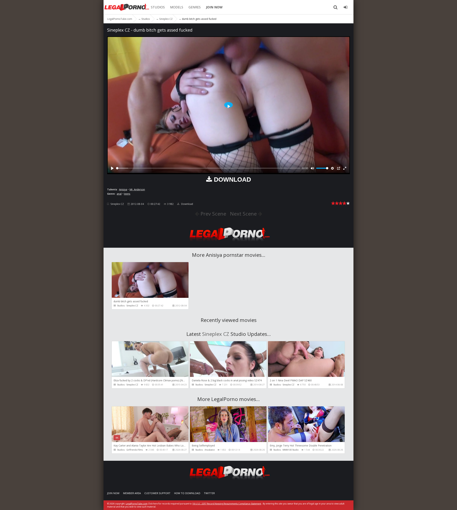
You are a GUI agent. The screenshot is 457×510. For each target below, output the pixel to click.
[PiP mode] (339, 168)
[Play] (112, 168)
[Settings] (332, 168)
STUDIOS (158, 7)
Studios (121, 305)
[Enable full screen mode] (345, 168)
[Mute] (312, 168)
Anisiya (123, 189)
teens (127, 193)
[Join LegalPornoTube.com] (345, 7)
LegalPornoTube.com (126, 7)
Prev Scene (212, 213)
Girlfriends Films (134, 449)
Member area (132, 493)
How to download (187, 493)
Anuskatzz (210, 449)
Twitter (209, 493)
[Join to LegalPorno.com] (228, 242)
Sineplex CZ (117, 204)
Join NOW (113, 493)
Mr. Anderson (137, 189)
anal (119, 193)
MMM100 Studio (291, 449)
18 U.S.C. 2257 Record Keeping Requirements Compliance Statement (226, 503)
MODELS (176, 7)
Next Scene (244, 213)
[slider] (208, 168)
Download (186, 204)
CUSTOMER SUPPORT (157, 493)
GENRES (195, 7)
